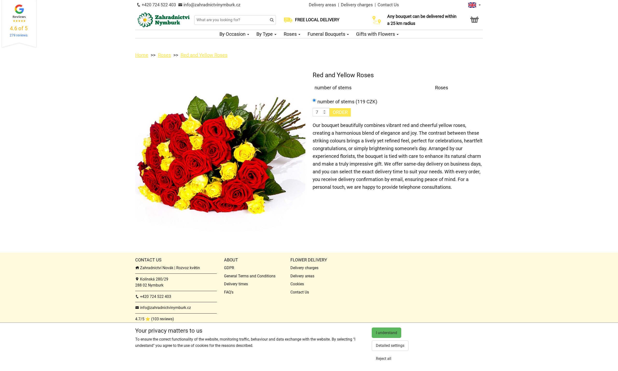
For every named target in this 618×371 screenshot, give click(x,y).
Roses (291, 34)
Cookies (297, 284)
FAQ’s (228, 292)
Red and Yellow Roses (204, 55)
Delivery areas (322, 4)
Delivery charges (357, 4)
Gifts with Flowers (376, 34)
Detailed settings (390, 345)
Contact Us (388, 4)
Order (340, 112)
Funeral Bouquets (327, 34)
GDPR (229, 268)
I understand (386, 332)
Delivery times (236, 284)
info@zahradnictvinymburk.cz (211, 4)
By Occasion (233, 34)
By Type (265, 34)
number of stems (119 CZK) (347, 102)
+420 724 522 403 (158, 4)
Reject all (383, 358)
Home (141, 55)
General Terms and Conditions (249, 276)
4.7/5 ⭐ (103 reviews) (154, 319)
